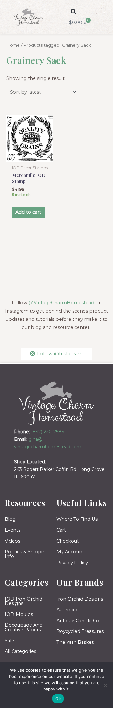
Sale (9, 640)
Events (12, 530)
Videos (12, 541)
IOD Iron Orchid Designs (23, 601)
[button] (73, 12)
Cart (61, 530)
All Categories (20, 651)
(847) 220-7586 (47, 432)
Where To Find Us (77, 519)
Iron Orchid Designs (79, 599)
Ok (58, 698)
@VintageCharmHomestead (61, 302)
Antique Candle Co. (78, 620)
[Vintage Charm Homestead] (56, 403)
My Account (70, 551)
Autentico (67, 609)
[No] (105, 685)
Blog (10, 519)
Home (13, 45)
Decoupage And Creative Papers (24, 627)
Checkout (67, 541)
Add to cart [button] (28, 212)
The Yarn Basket (75, 642)
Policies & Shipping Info (27, 554)
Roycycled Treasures (80, 631)
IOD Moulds (19, 614)
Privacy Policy (72, 562)
